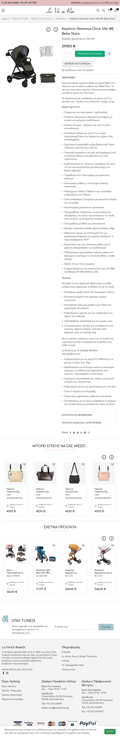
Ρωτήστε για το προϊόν (77, 64)
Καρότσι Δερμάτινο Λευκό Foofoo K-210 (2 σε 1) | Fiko (104, 571)
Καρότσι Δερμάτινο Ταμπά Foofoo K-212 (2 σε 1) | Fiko (74, 571)
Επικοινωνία (68, 669)
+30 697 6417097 (94, 712)
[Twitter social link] (74, 433)
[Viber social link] (89, 433)
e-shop (65, 661)
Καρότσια (61, 19)
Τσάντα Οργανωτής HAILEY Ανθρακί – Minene (74, 490)
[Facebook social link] (70, 433)
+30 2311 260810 (11, 3)
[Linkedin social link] (81, 433)
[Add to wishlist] (24, 464)
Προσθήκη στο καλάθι (90, 54)
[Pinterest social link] (78, 433)
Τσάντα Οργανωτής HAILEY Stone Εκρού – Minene (15, 490)
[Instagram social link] (7, 673)
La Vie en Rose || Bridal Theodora (79, 656)
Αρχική (6, 19)
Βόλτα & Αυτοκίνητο (42, 19)
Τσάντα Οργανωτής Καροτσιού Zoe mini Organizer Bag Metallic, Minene (44, 490)
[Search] (98, 10)
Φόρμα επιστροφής (12, 699)
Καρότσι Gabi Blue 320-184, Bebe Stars (43, 571)
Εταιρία (66, 652)
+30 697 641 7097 (28, 3)
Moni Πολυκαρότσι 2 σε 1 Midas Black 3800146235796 (15, 571)
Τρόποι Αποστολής (12, 695)
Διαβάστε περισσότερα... (15, 664)
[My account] (104, 10)
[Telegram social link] (85, 433)
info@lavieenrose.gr (58, 708)
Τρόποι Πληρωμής (11, 691)
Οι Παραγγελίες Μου (73, 665)
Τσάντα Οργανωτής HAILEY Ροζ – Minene (101, 490)
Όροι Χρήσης (9, 686)
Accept (110, 732)
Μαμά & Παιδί (20, 19)
